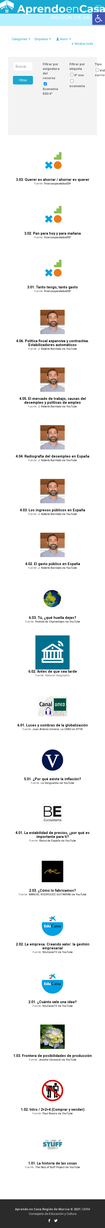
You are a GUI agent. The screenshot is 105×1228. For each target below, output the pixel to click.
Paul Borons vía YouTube (57, 1113)
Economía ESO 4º (50, 91)
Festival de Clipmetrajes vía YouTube (57, 621)
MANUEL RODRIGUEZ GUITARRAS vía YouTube (57, 894)
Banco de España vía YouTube (57, 840)
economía (77, 86)
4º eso (79, 75)
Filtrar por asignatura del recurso (51, 71)
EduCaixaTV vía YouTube (57, 952)
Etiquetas (41, 39)
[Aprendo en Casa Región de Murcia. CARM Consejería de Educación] (52, 6)
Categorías (19, 39)
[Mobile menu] (98, 7)
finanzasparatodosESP (57, 183)
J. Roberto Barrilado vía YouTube (57, 348)
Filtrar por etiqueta (77, 66)
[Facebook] (49, 1221)
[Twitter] (55, 1221)
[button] (98, 18)
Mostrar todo (84, 44)
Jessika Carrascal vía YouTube (57, 1059)
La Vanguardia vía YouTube (57, 783)
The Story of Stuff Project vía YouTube (57, 1167)
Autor (64, 39)
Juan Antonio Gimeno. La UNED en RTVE (57, 729)
